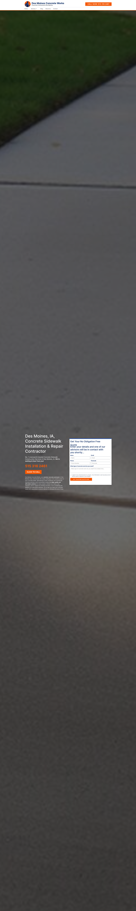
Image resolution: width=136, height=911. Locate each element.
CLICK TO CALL (33, 472)
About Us (48, 8)
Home (26, 8)
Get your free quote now (81, 479)
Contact (55, 8)
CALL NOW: (98, 4)
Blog (41, 8)
